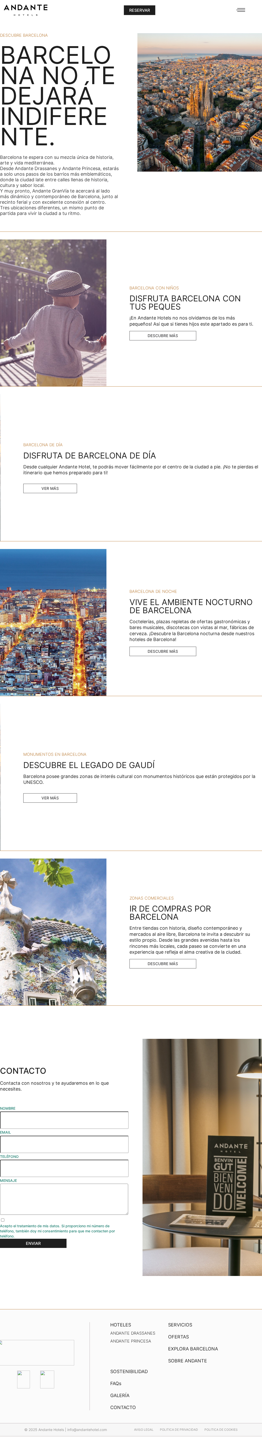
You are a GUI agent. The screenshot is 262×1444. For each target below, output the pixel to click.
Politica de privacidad (179, 1430)
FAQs (115, 1383)
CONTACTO (123, 1407)
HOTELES (120, 1324)
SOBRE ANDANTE (187, 1360)
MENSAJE (8, 1180)
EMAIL (5, 1132)
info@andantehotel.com (87, 1429)
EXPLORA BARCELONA (193, 1348)
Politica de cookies (221, 1430)
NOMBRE (7, 1108)
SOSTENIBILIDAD (129, 1371)
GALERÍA (119, 1395)
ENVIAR (33, 1243)
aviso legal (144, 1430)
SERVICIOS (180, 1324)
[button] (139, 10)
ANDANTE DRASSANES (132, 1333)
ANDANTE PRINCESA (130, 1341)
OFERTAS (178, 1336)
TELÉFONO (9, 1156)
